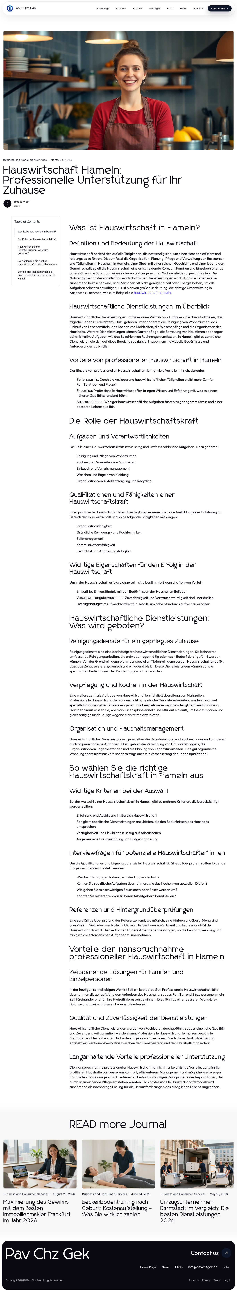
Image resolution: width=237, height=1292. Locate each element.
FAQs (179, 1267)
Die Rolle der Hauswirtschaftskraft (37, 239)
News (166, 1267)
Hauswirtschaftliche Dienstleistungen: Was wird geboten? (33, 250)
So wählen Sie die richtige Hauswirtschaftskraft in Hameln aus (37, 262)
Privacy (206, 1280)
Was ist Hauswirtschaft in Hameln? (37, 231)
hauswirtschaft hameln (152, 293)
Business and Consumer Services (25, 160)
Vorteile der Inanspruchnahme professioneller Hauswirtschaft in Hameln (36, 275)
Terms (217, 1280)
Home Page (148, 1267)
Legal (227, 1280)
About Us (194, 1280)
